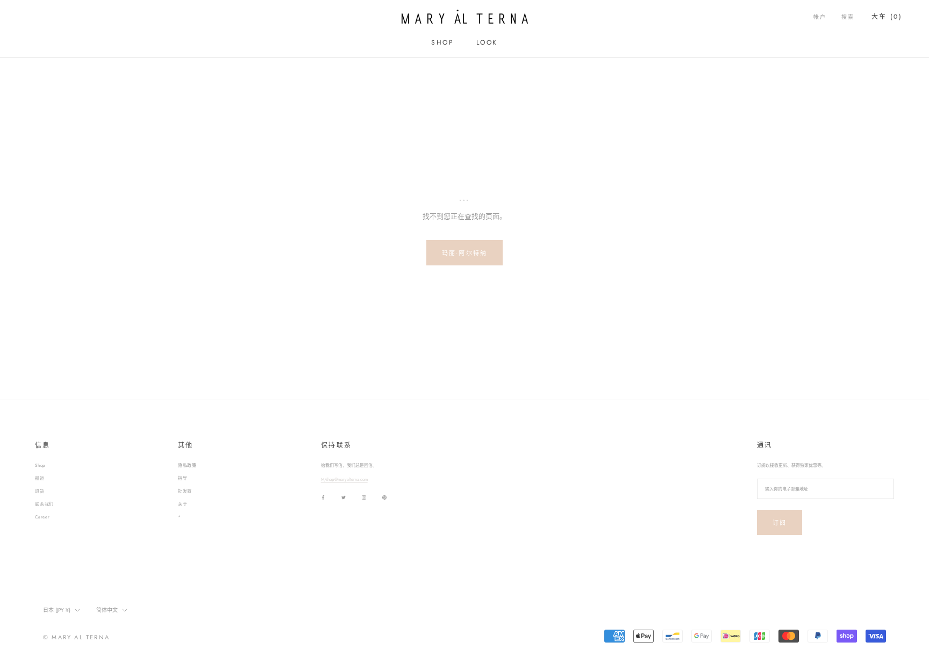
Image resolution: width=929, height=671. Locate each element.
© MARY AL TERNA (76, 637)
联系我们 (44, 504)
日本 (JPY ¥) (56, 610)
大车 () (886, 16)
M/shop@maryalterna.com (344, 479)
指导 (183, 478)
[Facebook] (323, 497)
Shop (40, 465)
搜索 (847, 17)
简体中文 (107, 610)
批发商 (185, 491)
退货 (40, 491)
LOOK (487, 42)
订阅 (780, 522)
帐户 (819, 17)
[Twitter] (343, 497)
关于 (183, 504)
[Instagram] (364, 497)
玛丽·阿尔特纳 (464, 253)
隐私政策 (187, 465)
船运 (40, 478)
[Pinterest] (384, 497)
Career (42, 517)
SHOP (442, 42)
